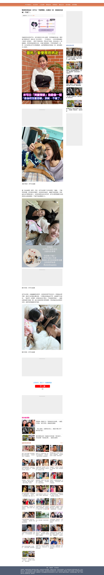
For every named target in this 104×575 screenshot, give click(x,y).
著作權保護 (56, 567)
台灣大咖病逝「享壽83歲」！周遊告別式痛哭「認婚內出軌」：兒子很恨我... (56, 521)
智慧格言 (55, 4)
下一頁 (42, 386)
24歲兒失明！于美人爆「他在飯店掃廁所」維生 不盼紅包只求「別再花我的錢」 (42, 547)
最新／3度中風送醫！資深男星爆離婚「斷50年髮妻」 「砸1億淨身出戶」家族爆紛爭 (28, 455)
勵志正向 (61, 4)
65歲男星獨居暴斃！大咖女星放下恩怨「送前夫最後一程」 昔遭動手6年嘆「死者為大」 (28, 468)
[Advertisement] (42, 118)
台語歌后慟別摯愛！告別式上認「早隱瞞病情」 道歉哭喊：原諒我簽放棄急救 (28, 521)
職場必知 (48, 4)
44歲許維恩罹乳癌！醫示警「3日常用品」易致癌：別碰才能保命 (42, 495)
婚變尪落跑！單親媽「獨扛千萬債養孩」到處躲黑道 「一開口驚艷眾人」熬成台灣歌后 (42, 481)
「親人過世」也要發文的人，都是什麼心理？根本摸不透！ (49, 429)
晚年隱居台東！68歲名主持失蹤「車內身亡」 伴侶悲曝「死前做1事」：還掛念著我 (49, 437)
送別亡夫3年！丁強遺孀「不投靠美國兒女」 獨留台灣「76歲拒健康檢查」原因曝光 (42, 534)
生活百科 (35, 4)
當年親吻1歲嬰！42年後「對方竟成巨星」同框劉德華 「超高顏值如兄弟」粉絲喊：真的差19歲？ (56, 454)
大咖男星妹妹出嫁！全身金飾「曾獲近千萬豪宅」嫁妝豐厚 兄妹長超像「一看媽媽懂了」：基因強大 (56, 534)
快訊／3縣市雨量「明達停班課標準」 (42, 521)
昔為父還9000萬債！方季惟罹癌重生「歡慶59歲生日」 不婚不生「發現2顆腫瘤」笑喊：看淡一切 (28, 494)
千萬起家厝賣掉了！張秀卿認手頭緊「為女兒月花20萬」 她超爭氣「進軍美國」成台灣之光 (56, 494)
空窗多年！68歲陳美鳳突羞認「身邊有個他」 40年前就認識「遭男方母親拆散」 (56, 481)
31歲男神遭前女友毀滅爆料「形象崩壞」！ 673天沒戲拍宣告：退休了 (28, 534)
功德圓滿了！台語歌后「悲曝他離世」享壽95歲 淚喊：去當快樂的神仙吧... (56, 468)
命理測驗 (74, 4)
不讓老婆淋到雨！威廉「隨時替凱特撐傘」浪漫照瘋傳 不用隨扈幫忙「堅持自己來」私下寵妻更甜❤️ (42, 507)
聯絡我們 (51, 567)
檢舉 (33, 15)
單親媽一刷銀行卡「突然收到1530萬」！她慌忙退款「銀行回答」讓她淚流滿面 (49, 422)
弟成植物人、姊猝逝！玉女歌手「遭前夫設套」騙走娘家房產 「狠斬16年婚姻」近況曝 (28, 481)
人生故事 (42, 4)
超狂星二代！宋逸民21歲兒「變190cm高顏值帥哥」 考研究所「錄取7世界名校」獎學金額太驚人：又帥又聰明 (42, 455)
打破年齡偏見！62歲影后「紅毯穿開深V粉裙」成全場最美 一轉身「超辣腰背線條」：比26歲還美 (56, 507)
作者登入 (28, 4)
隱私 (47, 567)
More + (61, 442)
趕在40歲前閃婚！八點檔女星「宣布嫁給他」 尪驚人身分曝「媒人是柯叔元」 (28, 507)
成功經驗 (68, 4)
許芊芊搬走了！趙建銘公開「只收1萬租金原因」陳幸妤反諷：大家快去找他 (56, 547)
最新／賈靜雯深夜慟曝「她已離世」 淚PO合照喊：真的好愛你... (28, 547)
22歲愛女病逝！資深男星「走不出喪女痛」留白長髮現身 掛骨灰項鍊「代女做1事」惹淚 (42, 468)
